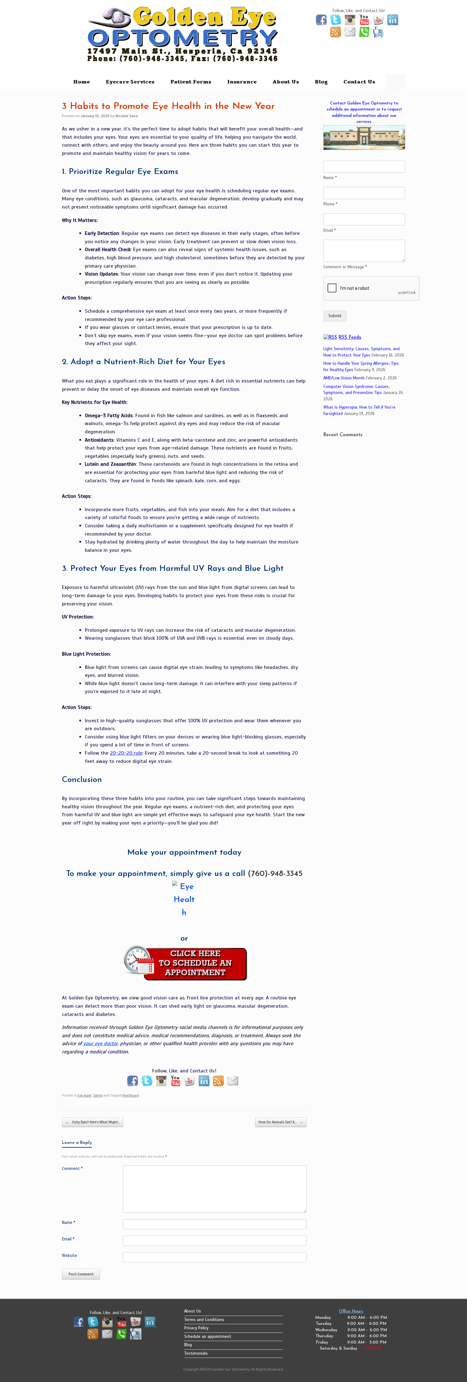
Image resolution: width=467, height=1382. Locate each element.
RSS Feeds (350, 337)
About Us (286, 81)
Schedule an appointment (207, 1336)
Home (81, 81)
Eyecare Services (130, 81)
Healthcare (130, 1095)
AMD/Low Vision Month (344, 378)
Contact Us (359, 81)
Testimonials (196, 1353)
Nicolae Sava (127, 116)
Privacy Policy (196, 1328)
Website (69, 1255)
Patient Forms (190, 81)
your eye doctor (100, 1043)
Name (68, 1222)
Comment (72, 1168)
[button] (395, 82)
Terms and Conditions (204, 1319)
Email (68, 1239)
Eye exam (84, 1095)
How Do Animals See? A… (281, 1122)
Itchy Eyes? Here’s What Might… (92, 1122)
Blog (321, 81)
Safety (98, 1095)
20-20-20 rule (126, 753)
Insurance (242, 81)
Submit (335, 315)
